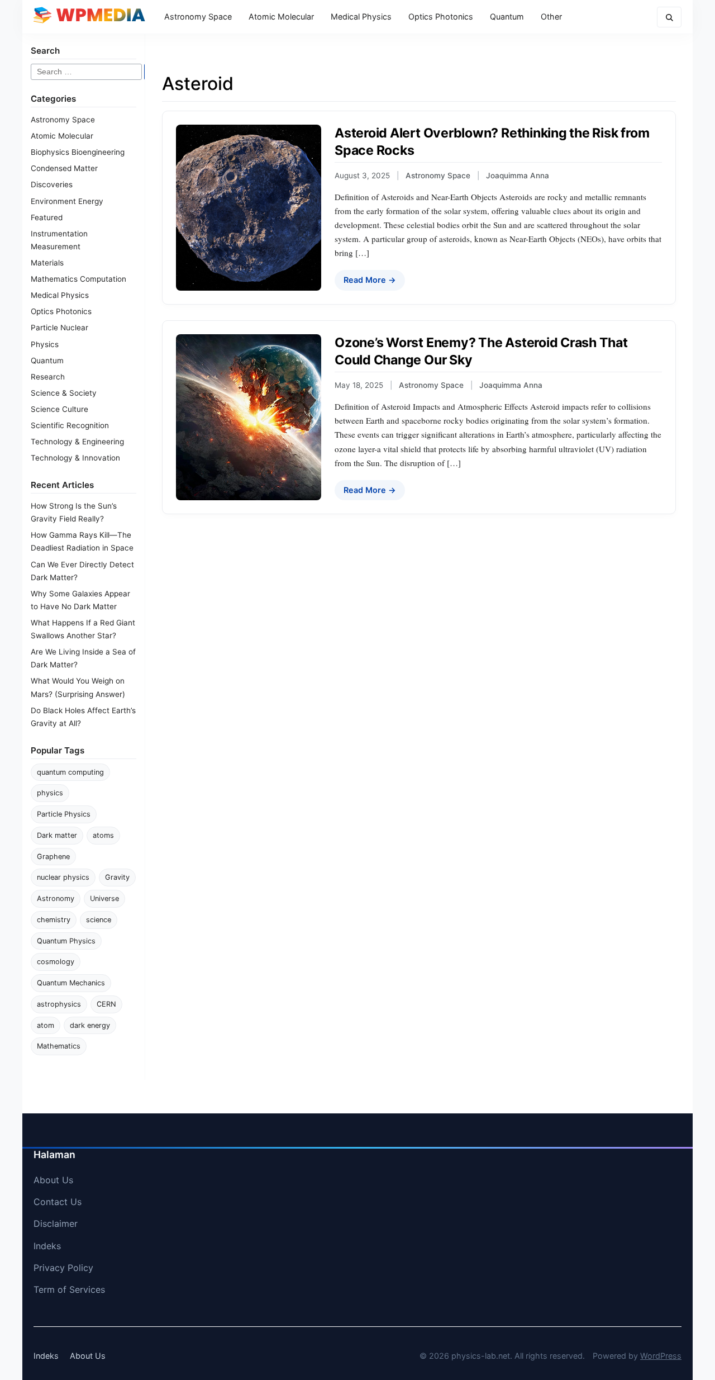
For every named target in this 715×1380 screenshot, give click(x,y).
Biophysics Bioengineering (78, 152)
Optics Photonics (440, 16)
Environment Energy (67, 201)
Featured (47, 217)
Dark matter (57, 835)
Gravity (117, 877)
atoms (103, 835)
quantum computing (70, 772)
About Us (53, 1179)
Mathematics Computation (78, 278)
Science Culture (59, 409)
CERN (106, 1004)
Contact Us (58, 1201)
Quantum (507, 16)
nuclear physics (63, 877)
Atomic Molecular (281, 16)
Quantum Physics (66, 941)
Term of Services (69, 1289)
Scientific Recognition (70, 425)
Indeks (47, 1245)
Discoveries (52, 184)
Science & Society (64, 392)
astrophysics (59, 1004)
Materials (47, 262)
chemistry (53, 920)
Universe (104, 898)
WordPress (660, 1355)
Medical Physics (361, 16)
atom (45, 1025)
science (98, 920)
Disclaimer (56, 1223)
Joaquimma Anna (517, 175)
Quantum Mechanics (71, 983)
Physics (45, 344)
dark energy (90, 1025)
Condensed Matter (64, 168)
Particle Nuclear (59, 327)
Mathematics (58, 1046)
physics (50, 793)
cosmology (55, 961)
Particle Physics (63, 814)
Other (551, 16)
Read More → (370, 279)
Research (48, 376)
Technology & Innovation (75, 457)
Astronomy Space (198, 16)
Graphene (53, 856)
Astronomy (55, 898)
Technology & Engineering (77, 441)
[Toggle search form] (669, 17)
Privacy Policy (63, 1267)
